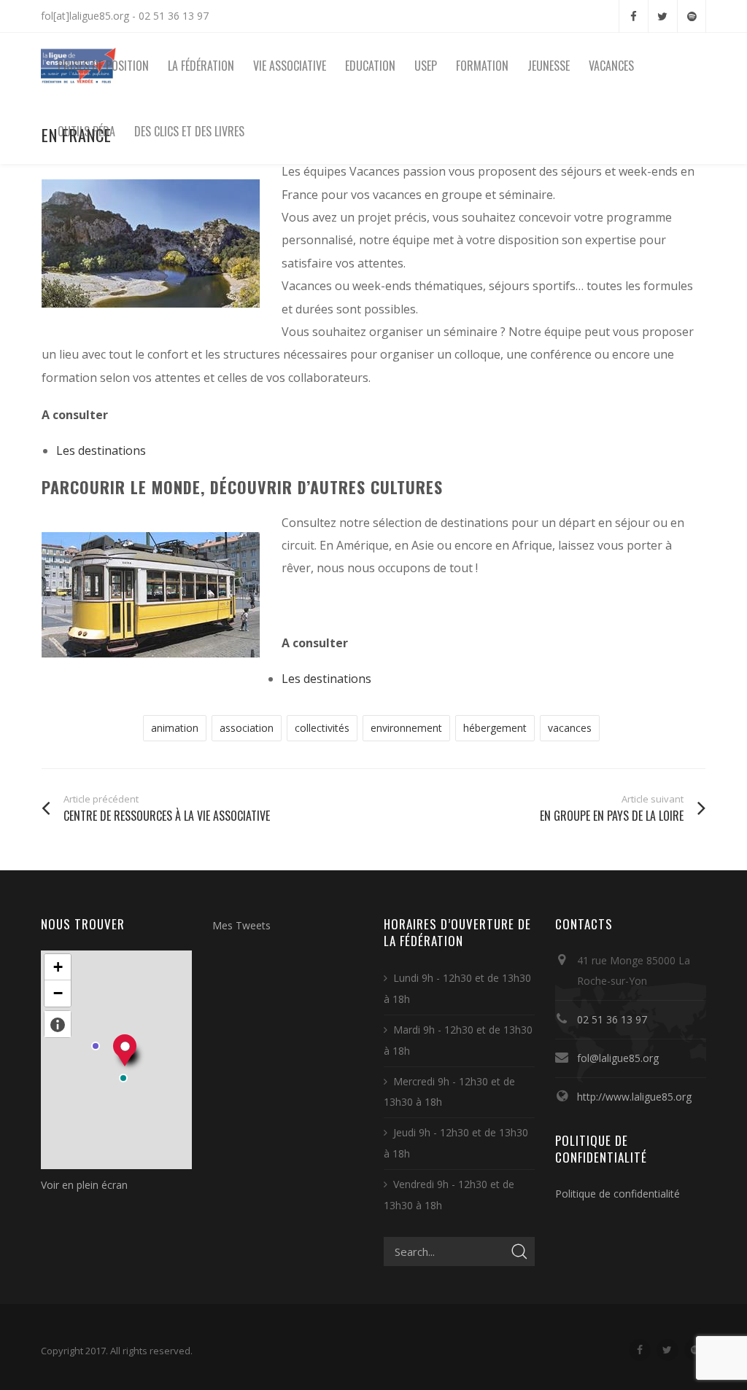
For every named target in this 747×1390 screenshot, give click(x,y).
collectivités (322, 728)
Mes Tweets (241, 925)
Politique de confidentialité (617, 1193)
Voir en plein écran (84, 1185)
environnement (406, 728)
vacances (570, 728)
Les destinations (101, 450)
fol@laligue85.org (618, 1058)
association (247, 728)
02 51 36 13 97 (612, 1019)
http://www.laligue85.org (634, 1097)
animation (174, 728)
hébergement (495, 728)
